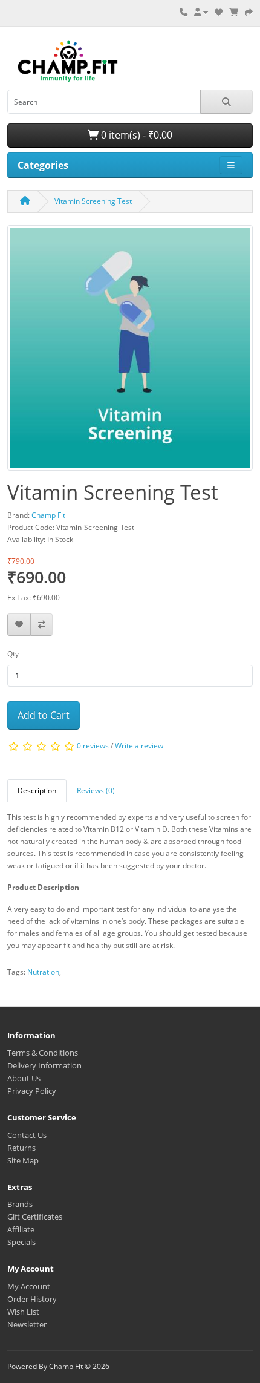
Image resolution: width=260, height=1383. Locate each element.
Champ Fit (48, 515)
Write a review (139, 746)
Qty (13, 654)
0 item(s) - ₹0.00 (135, 135)
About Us (24, 1078)
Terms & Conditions (42, 1052)
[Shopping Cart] (233, 12)
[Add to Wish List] (19, 624)
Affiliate (20, 1229)
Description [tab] (37, 790)
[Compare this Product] (41, 624)
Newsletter (27, 1324)
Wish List (23, 1311)
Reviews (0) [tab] (96, 790)
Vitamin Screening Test (93, 201)
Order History (32, 1298)
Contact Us (27, 1135)
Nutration (43, 972)
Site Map (23, 1160)
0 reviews (93, 746)
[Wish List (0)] (219, 12)
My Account (28, 1286)
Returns (21, 1147)
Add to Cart (44, 715)
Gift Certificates (34, 1216)
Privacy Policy (31, 1090)
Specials (21, 1242)
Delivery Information (44, 1065)
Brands (20, 1203)
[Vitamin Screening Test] (130, 352)
